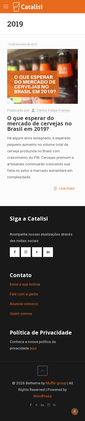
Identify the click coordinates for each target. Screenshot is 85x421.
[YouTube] (36, 405)
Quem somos (21, 313)
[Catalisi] (28, 6)
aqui (33, 348)
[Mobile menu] (6, 6)
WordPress (42, 396)
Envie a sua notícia (25, 284)
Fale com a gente (24, 294)
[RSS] (54, 405)
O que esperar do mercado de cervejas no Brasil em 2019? (39, 123)
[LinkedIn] (42, 405)
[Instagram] (48, 405)
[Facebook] (31, 405)
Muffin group (56, 383)
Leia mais (67, 188)
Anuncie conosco (24, 304)
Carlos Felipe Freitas (53, 110)
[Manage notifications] (74, 411)
